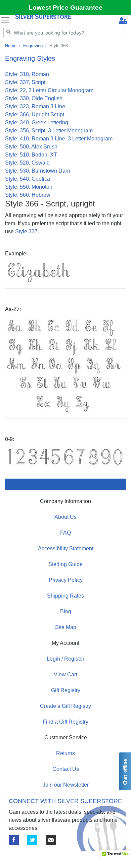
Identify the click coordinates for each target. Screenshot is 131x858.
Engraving (33, 45)
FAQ (65, 533)
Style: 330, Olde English (33, 98)
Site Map (65, 627)
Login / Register (65, 659)
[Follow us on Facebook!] (14, 840)
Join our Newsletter (66, 785)
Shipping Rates (65, 596)
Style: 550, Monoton (28, 187)
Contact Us (65, 769)
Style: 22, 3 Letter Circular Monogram (49, 90)
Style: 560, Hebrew (27, 195)
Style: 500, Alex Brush (31, 146)
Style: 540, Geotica (27, 179)
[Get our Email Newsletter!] (51, 840)
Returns (65, 753)
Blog (65, 611)
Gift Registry (65, 690)
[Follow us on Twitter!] (32, 840)
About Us (65, 517)
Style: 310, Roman (27, 74)
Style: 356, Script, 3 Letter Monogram (49, 130)
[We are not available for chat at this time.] (124, 771)
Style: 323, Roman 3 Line (35, 106)
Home (10, 45)
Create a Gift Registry (65, 706)
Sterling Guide (65, 564)
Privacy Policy (66, 580)
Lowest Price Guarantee (65, 7)
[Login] (123, 21)
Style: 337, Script (25, 82)
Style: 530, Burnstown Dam (37, 171)
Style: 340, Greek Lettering (36, 122)
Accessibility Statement (65, 548)
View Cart (65, 674)
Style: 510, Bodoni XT (31, 155)
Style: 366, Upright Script (34, 114)
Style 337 (26, 231)
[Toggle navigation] (5, 20)
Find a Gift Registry (65, 722)
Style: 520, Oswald (27, 163)
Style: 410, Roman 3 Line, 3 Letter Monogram (59, 138)
